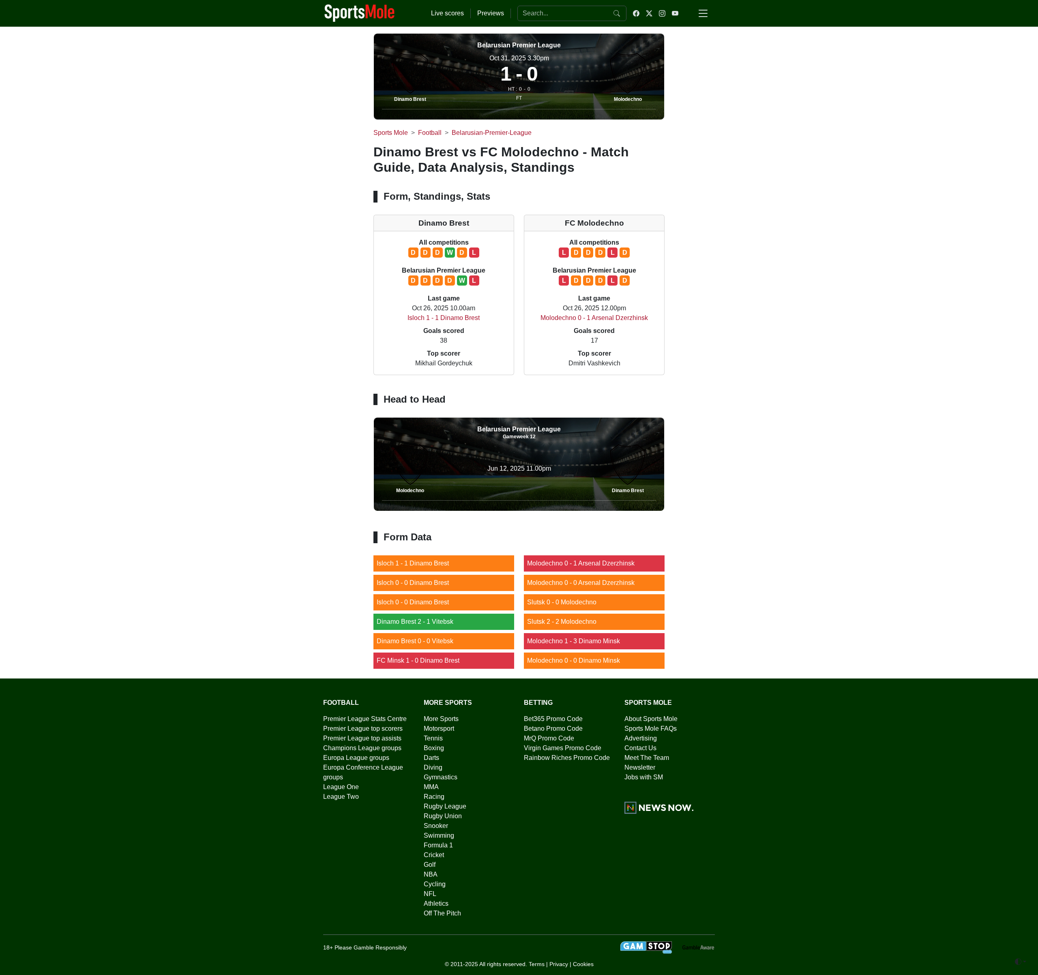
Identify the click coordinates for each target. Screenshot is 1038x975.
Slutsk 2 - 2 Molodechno (561, 621)
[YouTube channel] (675, 13)
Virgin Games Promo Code (562, 748)
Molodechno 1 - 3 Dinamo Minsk (573, 641)
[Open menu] (703, 13)
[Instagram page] (662, 13)
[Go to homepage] (359, 12)
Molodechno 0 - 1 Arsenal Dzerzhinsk (594, 317)
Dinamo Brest (410, 99)
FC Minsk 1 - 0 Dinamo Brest (418, 660)
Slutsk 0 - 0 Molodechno (561, 602)
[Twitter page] (649, 13)
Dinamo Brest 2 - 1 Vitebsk (415, 621)
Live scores (447, 13)
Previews (490, 13)
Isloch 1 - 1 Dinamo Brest (443, 317)
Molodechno (628, 99)
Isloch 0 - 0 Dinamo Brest (413, 582)
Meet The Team (646, 757)
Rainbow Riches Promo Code (567, 757)
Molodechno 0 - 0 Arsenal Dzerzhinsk (581, 582)
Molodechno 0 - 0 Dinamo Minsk (573, 660)
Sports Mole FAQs (650, 728)
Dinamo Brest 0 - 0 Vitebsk (415, 641)
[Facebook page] (636, 13)
